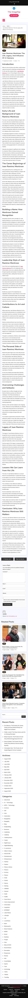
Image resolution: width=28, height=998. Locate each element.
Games (6, 883)
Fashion (6, 861)
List (5, 918)
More (5, 923)
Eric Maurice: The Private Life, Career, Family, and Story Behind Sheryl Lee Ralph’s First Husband (13, 727)
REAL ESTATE (7, 945)
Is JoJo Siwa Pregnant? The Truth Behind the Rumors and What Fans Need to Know (13, 675)
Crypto (6, 840)
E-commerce (7, 848)
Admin (15, 60)
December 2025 (8, 780)
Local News (7, 920)
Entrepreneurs (8, 859)
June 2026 (7, 764)
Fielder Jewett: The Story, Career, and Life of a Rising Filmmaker (14, 733)
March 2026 (7, 772)
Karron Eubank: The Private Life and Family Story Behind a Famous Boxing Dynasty (13, 743)
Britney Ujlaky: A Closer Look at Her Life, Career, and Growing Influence (12, 647)
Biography (6, 821)
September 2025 (8, 788)
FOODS (6, 880)
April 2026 (6, 769)
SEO (5, 958)
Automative (7, 816)
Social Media (7, 961)
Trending (6, 977)
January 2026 (7, 777)
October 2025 (7, 785)
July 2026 (6, 761)
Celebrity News (8, 837)
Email (4, 588)
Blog (5, 824)
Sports (6, 964)
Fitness (6, 875)
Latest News (7, 912)
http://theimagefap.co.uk (11, 616)
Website (4, 593)
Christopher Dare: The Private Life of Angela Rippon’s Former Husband (13, 749)
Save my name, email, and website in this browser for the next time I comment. (14, 600)
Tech (5, 966)
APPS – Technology (9, 805)
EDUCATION (7, 853)
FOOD (5, 878)
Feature (6, 864)
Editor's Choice (8, 851)
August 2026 (7, 759)
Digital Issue (7, 843)
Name (4, 583)
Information (7, 904)
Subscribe (15, 15)
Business (6, 829)
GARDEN (6, 888)
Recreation (7, 950)
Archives (6, 808)
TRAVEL (6, 974)
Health (6, 896)
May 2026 (6, 767)
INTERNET (7, 910)
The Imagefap (14, 12)
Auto (5, 813)
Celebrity (6, 834)
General (6, 891)
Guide (5, 894)
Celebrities (7, 832)
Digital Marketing (8, 845)
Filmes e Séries (8, 867)
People (6, 939)
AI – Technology (8, 802)
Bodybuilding (7, 826)
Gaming (6, 886)
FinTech (6, 872)
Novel (5, 934)
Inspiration (7, 907)
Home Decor (7, 899)
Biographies (7, 818)
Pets (5, 942)
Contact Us (11, 989)
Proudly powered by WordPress (16, 985)
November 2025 (8, 783)
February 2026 (8, 775)
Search (3, 714)
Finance (6, 869)
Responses (7, 953)
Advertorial (7, 800)
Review (6, 955)
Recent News (7, 947)
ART (5, 810)
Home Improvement (9, 902)
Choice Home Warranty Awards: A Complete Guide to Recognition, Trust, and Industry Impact (13, 705)
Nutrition (6, 937)
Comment (5, 571)
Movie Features (8, 929)
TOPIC (6, 972)
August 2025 (7, 791)
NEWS (4, 50)
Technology (16, 995)
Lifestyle (6, 915)
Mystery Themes (16, 987)
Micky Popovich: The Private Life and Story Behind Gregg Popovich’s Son (13, 737)
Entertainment (8, 856)
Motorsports (7, 926)
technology (7, 969)
